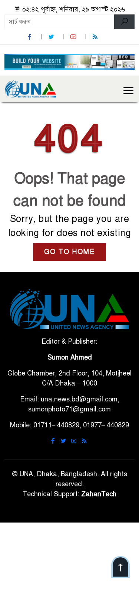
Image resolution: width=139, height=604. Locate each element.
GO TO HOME (69, 252)
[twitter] (52, 37)
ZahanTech (98, 494)
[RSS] (96, 37)
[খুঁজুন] (124, 21)
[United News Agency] (30, 88)
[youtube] (74, 37)
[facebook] (30, 37)
